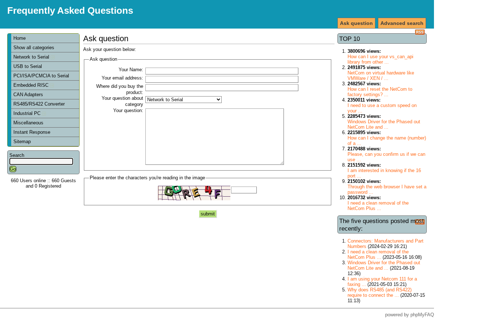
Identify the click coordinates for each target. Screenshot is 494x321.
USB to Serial (27, 66)
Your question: (128, 110)
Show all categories (33, 47)
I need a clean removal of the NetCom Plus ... (378, 205)
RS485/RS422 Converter (39, 104)
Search (16, 155)
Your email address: (122, 78)
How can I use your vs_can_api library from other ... (380, 59)
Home (19, 38)
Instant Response (31, 132)
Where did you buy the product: (119, 89)
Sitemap (22, 141)
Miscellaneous (28, 122)
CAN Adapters (28, 94)
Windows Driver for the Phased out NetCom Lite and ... (384, 124)
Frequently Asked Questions (70, 10)
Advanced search (401, 23)
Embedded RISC (31, 85)
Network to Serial (32, 57)
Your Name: (131, 69)
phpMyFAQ (422, 314)
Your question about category (122, 101)
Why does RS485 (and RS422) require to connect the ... (380, 292)
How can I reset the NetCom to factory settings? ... (380, 91)
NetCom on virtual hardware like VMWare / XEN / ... (381, 75)
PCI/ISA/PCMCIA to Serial (41, 75)
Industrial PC (27, 113)
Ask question (356, 23)
